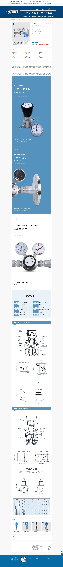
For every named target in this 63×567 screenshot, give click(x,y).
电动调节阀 (12, 3)
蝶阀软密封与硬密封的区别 (41, 545)
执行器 (49, 3)
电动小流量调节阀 (48, 558)
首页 (14, 19)
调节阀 (31, 558)
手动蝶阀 (34, 3)
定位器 (47, 3)
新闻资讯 (47, 1)
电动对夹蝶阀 (48, 561)
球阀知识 (37, 559)
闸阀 (35, 3)
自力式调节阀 (18, 3)
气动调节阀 (15, 3)
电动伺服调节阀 (48, 560)
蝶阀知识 (37, 560)
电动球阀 (24, 3)
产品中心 (34, 1)
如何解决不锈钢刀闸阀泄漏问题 (41, 548)
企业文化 (42, 559)
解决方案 (37, 1)
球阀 (31, 559)
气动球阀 (21, 3)
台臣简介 (42, 558)
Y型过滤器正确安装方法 (41, 549)
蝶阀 (31, 560)
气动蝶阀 (29, 3)
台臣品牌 (44, 1)
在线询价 (35, 42)
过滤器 (37, 3)
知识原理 (40, 1)
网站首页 (30, 1)
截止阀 (43, 3)
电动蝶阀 (31, 3)
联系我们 (50, 1)
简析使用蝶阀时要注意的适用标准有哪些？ (41, 546)
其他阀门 (18, 19)
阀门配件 (31, 562)
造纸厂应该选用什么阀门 (41, 547)
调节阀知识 (36, 558)
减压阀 (39, 3)
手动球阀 (26, 3)
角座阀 (45, 3)
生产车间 (42, 560)
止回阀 (41, 3)
